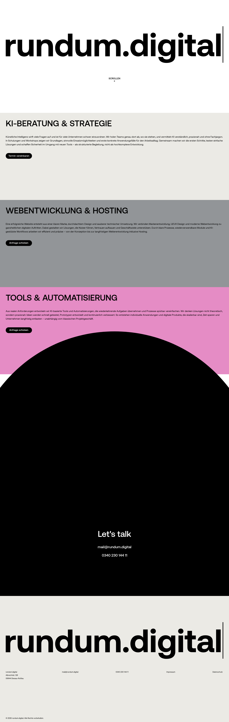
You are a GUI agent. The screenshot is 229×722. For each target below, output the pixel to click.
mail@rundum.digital (114, 547)
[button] (19, 156)
